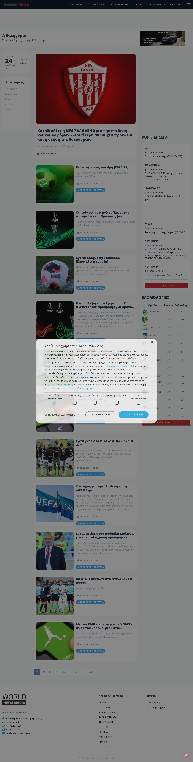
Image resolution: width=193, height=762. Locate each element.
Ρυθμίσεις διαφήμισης (61, 384)
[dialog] (96, 381)
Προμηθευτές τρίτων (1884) (120, 365)
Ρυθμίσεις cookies (59, 388)
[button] (61, 414)
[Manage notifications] (186, 755)
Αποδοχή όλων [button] (133, 414)
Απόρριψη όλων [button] (101, 414)
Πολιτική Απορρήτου (81, 388)
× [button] (152, 342)
